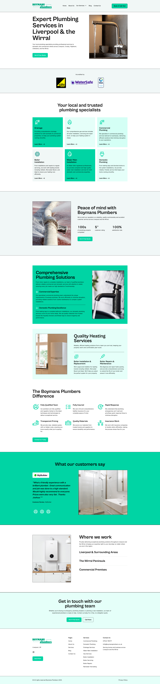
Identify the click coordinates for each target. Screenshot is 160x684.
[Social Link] (33, 652)
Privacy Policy (123, 680)
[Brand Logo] (42, 6)
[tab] (35, 511)
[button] (81, 6)
